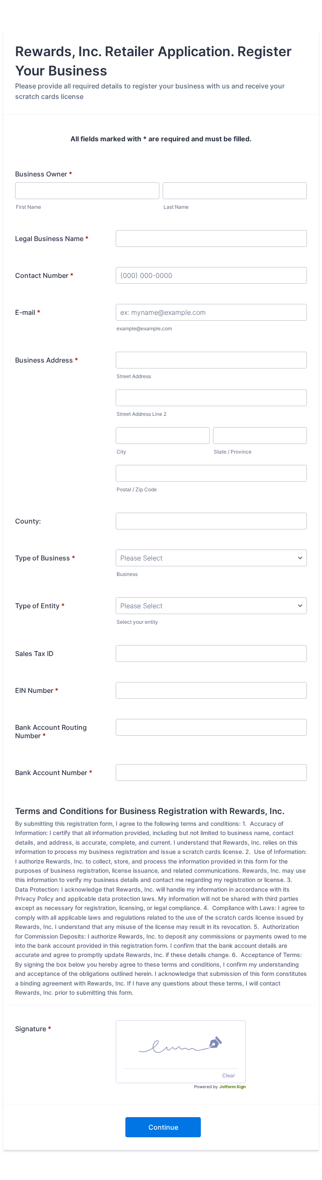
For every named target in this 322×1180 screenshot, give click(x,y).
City (121, 452)
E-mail (27, 312)
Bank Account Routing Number (51, 731)
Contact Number (44, 275)
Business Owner (43, 174)
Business (127, 574)
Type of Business (45, 558)
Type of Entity (40, 606)
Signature (33, 1028)
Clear (228, 1075)
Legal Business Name (51, 238)
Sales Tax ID (34, 653)
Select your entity (137, 622)
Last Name (176, 207)
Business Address (46, 360)
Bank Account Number (53, 772)
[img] (180, 1044)
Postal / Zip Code (137, 489)
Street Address (134, 376)
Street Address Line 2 (141, 414)
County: (28, 521)
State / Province (233, 452)
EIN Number (36, 690)
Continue (163, 1127)
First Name (28, 207)
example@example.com (144, 328)
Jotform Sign (232, 1086)
